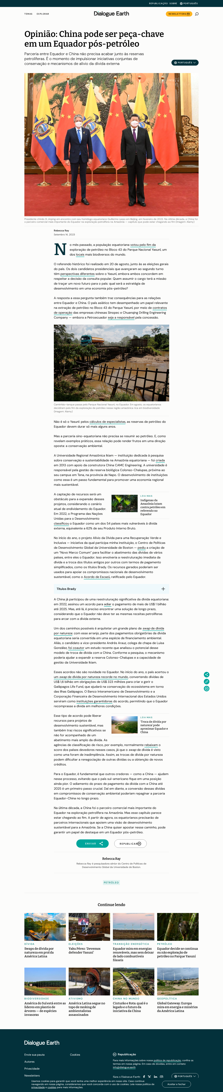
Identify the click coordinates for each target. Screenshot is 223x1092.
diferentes (87, 274)
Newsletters (177, 14)
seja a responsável (121, 317)
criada (160, 460)
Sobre (173, 3)
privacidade (38, 1087)
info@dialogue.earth (124, 1067)
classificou (61, 523)
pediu (142, 548)
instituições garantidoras (94, 701)
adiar (107, 604)
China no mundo (126, 998)
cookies (52, 1087)
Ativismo (76, 998)
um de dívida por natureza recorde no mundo (91, 677)
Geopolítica (167, 998)
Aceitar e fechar (176, 1084)
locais (80, 254)
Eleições (76, 944)
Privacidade (32, 1068)
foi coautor (76, 648)
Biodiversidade (36, 998)
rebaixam (151, 745)
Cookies (75, 1055)
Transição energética (131, 944)
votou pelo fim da (143, 245)
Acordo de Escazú (97, 577)
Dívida (29, 944)
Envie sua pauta (34, 1055)
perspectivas (70, 274)
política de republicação (167, 1060)
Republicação (158, 3)
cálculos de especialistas (107, 422)
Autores (29, 1061)
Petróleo (111, 882)
